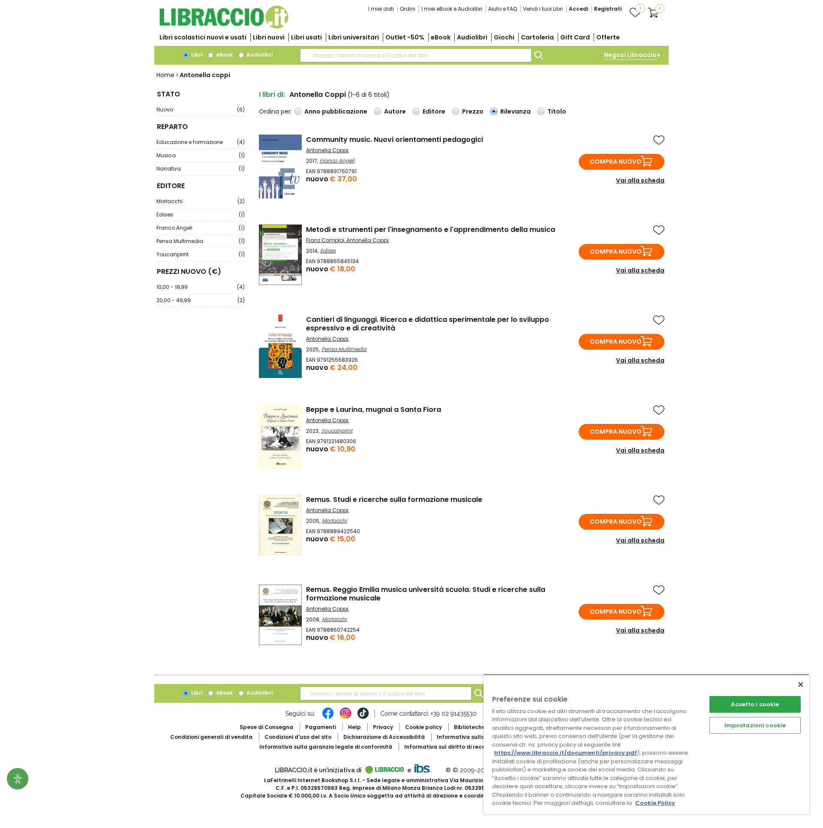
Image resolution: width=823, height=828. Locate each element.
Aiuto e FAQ (502, 8)
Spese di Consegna (266, 727)
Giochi (504, 37)
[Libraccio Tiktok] (363, 717)
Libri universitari (353, 37)
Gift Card (575, 37)
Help (354, 727)
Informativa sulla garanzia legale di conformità (325, 746)
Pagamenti (320, 727)
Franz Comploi (325, 240)
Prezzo (473, 111)
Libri (196, 54)
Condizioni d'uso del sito (297, 737)
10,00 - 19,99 (200, 287)
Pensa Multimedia (200, 241)
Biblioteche (469, 727)
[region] (646, 744)
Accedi (578, 8)
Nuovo (200, 109)
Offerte (608, 37)
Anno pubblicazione (335, 111)
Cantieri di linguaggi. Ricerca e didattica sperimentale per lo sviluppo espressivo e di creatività (427, 324)
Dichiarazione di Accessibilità (384, 737)
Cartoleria (537, 37)
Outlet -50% (404, 37)
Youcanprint (200, 254)
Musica (200, 155)
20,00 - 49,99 (200, 300)
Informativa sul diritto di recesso (449, 746)
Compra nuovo (616, 161)
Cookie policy (423, 727)
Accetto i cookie (755, 704)
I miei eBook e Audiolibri (451, 8)
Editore (434, 111)
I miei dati (381, 8)
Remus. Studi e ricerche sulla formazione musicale (394, 499)
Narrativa (200, 168)
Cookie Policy (655, 803)
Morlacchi (200, 201)
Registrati (608, 8)
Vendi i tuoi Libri (543, 8)
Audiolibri (472, 37)
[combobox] (416, 55)
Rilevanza (515, 111)
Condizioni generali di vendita (211, 737)
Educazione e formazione (200, 142)
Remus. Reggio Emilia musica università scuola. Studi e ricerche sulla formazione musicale (425, 594)
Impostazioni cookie (755, 725)
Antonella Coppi (327, 150)
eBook (441, 37)
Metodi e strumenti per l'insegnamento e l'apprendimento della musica (430, 229)
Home (165, 75)
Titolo (556, 111)
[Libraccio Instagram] (345, 717)
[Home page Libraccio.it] (224, 26)
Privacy (383, 727)
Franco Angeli (200, 227)
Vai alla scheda (640, 180)
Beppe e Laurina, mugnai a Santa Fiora (373, 409)
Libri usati (306, 37)
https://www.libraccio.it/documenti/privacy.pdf (565, 753)
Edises (200, 214)
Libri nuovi (269, 37)
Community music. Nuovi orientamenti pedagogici (394, 139)
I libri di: (272, 94)
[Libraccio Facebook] (328, 717)
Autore (395, 111)
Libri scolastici (202, 37)
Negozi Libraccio (630, 55)
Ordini (407, 8)
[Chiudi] (800, 684)
